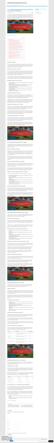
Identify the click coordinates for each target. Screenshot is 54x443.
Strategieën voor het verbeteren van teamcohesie (14, 54)
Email (8, 425)
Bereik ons (15, 5)
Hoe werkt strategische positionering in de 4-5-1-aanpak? (14, 43)
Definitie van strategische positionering (13, 44)
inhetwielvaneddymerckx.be (17, 3)
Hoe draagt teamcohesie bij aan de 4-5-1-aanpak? (13, 52)
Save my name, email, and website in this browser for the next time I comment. (16, 433)
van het (16, 85)
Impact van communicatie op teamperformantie (14, 51)
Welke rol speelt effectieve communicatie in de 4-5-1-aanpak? (15, 47)
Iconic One (39, 441)
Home (8, 5)
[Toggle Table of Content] (23, 37)
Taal (22, 5)
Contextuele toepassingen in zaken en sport (13, 41)
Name (8, 422)
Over (19, 5)
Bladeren (11, 5)
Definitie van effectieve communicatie (13, 48)
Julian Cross (9, 12)
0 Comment (32, 12)
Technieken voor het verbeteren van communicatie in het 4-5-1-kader (15, 50)
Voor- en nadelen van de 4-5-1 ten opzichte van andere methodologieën (15, 58)
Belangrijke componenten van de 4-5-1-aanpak (14, 40)
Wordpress (46, 441)
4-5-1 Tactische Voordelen (13, 400)
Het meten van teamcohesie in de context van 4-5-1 (14, 55)
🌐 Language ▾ (51, 441)
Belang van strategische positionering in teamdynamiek (15, 45)
